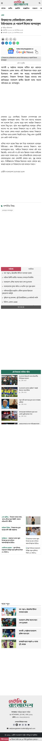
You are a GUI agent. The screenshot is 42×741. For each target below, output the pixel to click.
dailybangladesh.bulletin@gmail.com (22, 728)
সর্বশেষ (3, 8)
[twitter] (10, 43)
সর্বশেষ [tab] (11, 269)
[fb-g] (17, 724)
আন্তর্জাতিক (26, 8)
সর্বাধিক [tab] (31, 269)
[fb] (14, 725)
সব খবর (20, 307)
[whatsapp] (17, 43)
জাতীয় (10, 8)
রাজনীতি (17, 8)
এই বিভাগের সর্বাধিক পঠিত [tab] (21, 372)
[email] (14, 43)
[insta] (22, 725)
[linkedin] (6, 43)
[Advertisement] (21, 237)
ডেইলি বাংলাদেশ (17, 735)
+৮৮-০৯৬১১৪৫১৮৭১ (23, 717)
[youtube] (28, 725)
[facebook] (2, 43)
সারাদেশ (34, 8)
